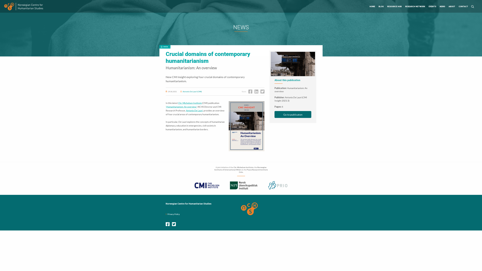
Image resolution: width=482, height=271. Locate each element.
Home (372, 6)
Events (432, 6)
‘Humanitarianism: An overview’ (181, 106)
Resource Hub (394, 6)
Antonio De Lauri (194, 110)
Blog (381, 6)
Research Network (415, 6)
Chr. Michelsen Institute (190, 103)
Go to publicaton (292, 114)
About (452, 6)
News (442, 6)
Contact (463, 6)
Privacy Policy (173, 214)
